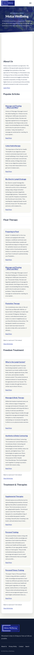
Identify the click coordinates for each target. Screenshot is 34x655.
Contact (21, 646)
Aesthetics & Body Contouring (16, 436)
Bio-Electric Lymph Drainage (15, 179)
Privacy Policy (13, 646)
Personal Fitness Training (14, 570)
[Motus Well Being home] (8, 3)
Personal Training (11, 532)
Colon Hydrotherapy (12, 146)
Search (27, 646)
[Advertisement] (17, 46)
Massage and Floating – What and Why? (13, 107)
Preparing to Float (12, 232)
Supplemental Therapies (14, 496)
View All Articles (8, 344)
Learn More (6, 88)
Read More (8, 138)
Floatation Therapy (12, 303)
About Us (4, 646)
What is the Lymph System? (15, 362)
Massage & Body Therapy (14, 398)
